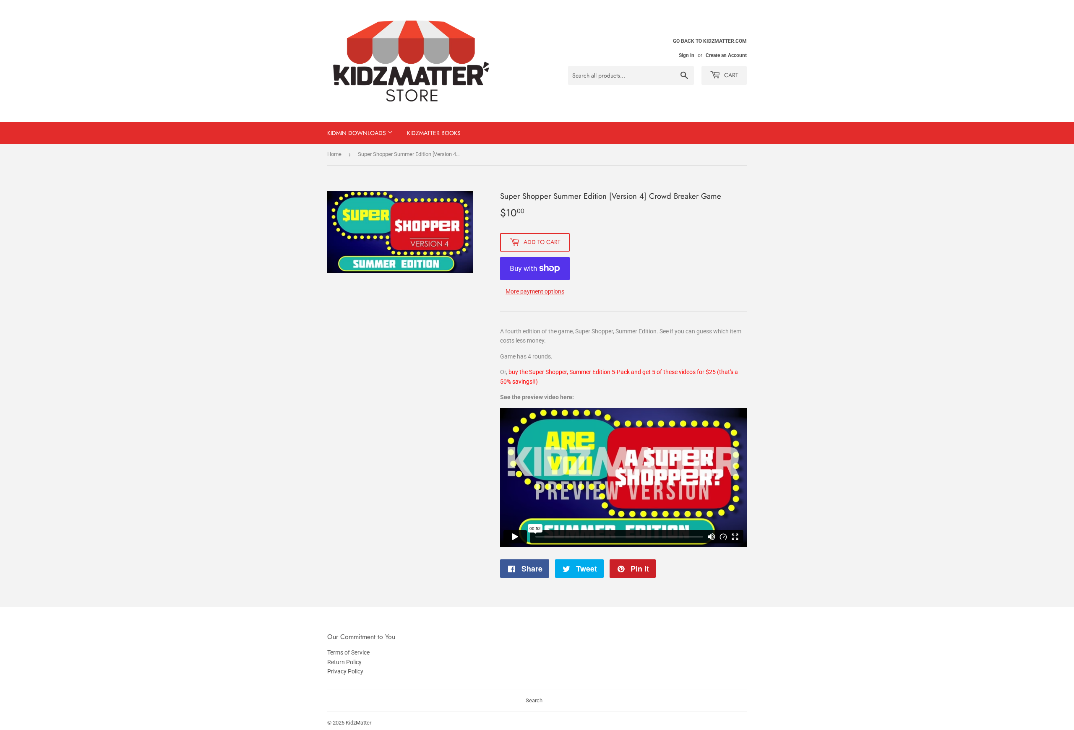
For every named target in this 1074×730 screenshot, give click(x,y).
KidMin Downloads (357, 133)
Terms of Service (348, 652)
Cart (730, 75)
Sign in (686, 55)
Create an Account (726, 55)
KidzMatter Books (434, 133)
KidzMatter (358, 723)
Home (334, 154)
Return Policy (344, 662)
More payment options (535, 291)
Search (534, 700)
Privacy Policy (345, 671)
